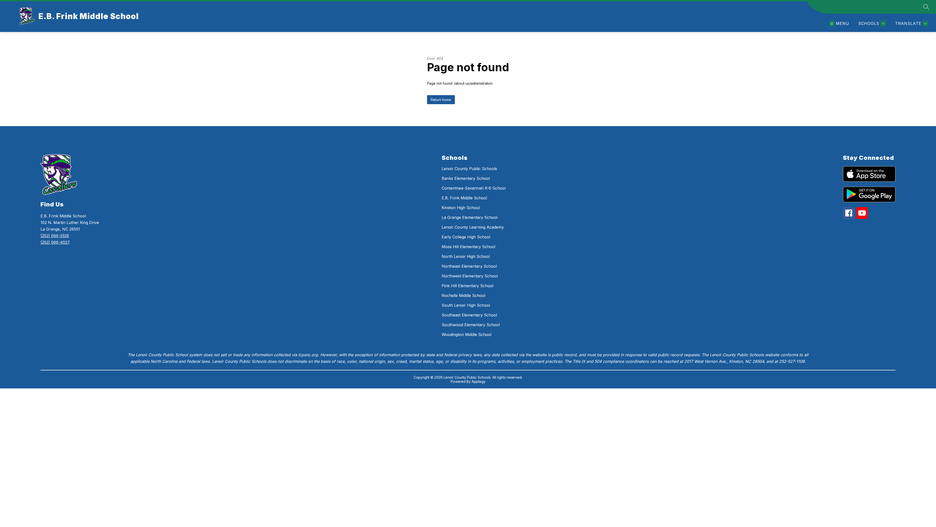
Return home (441, 100)
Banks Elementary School (466, 178)
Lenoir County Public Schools (469, 168)
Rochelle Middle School (463, 295)
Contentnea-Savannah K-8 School (474, 188)
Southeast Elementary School (469, 315)
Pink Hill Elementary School (467, 285)
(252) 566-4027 (55, 242)
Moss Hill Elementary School (468, 246)
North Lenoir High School (466, 256)
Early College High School (466, 236)
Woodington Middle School (466, 334)
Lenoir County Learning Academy (473, 227)
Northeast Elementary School (469, 266)
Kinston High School (461, 207)
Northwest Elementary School (470, 276)
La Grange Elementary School (469, 217)
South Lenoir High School (466, 305)
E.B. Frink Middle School (464, 197)
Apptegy (479, 381)
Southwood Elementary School (471, 324)
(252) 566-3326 (54, 235)
